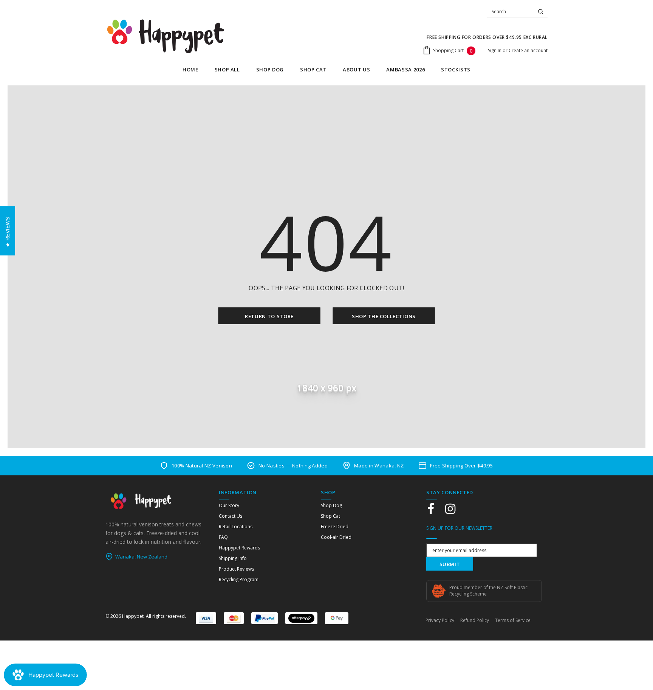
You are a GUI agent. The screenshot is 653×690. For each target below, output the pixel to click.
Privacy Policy (440, 620)
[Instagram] (450, 509)
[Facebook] (430, 509)
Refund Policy (474, 620)
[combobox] (510, 11)
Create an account (528, 50)
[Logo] (165, 36)
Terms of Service (513, 620)
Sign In (495, 50)
